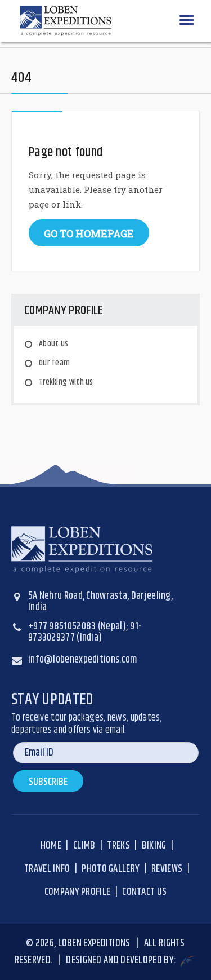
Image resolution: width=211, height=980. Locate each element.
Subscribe (48, 782)
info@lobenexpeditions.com (82, 660)
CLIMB (84, 846)
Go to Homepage (89, 233)
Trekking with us (66, 382)
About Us (53, 343)
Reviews (166, 869)
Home (51, 846)
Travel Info (47, 869)
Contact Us (144, 892)
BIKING (154, 846)
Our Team (54, 362)
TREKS (118, 846)
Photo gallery (111, 869)
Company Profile (77, 892)
